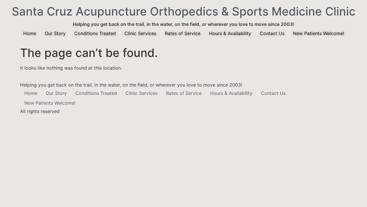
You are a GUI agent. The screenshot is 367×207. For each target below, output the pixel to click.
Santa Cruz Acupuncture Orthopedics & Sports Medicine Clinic (184, 11)
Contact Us (272, 33)
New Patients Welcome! (318, 33)
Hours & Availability (230, 33)
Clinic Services (140, 33)
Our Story (55, 33)
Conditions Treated (95, 33)
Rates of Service (182, 33)
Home (29, 33)
